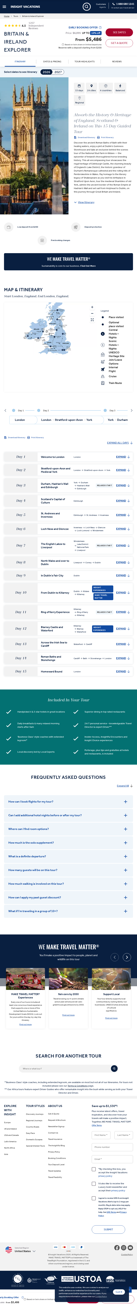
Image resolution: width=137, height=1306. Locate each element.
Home (6, 16)
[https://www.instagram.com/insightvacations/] (124, 1247)
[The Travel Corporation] (17, 1281)
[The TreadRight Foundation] (32, 1281)
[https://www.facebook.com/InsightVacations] (117, 1247)
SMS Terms (111, 1212)
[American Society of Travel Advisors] (113, 1281)
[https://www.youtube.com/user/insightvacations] (130, 1247)
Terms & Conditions (77, 1085)
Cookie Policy (101, 1296)
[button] (25, 1249)
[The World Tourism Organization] (49, 1281)
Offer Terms (97, 1125)
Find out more (25, 1024)
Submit (108, 1229)
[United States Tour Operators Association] (79, 1281)
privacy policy (105, 1176)
